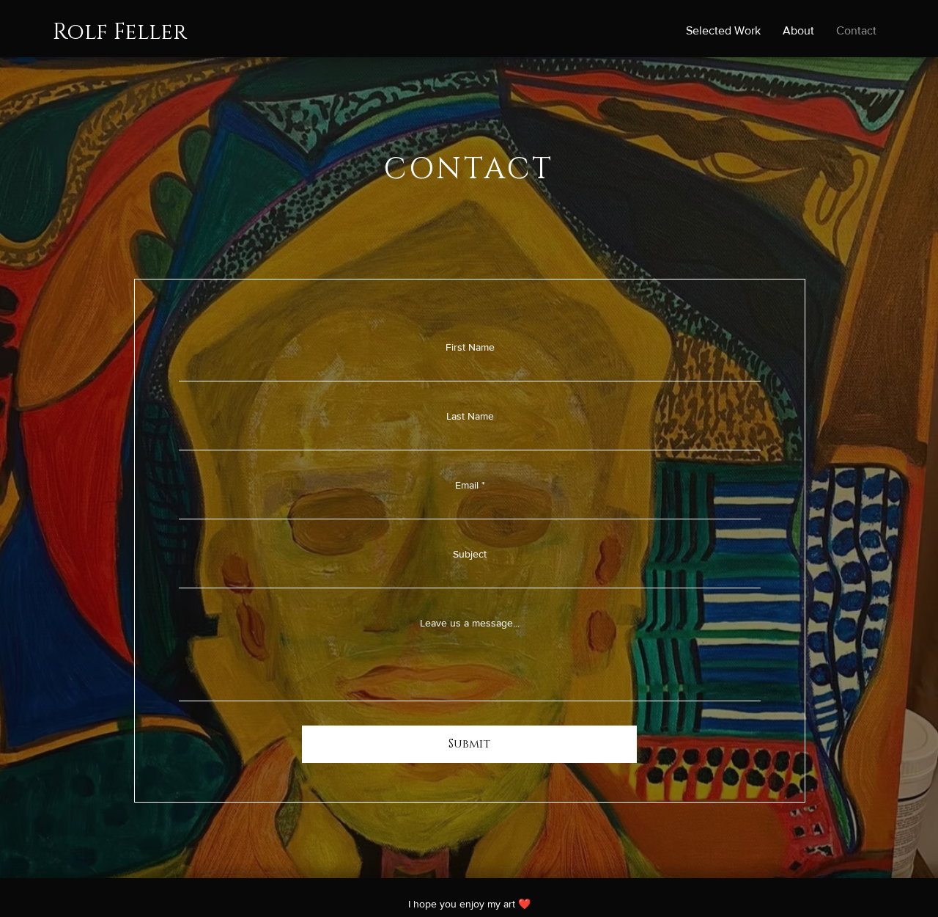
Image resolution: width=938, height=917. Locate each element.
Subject (470, 554)
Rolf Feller (120, 32)
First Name (470, 347)
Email (467, 485)
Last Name (470, 416)
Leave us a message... (470, 623)
